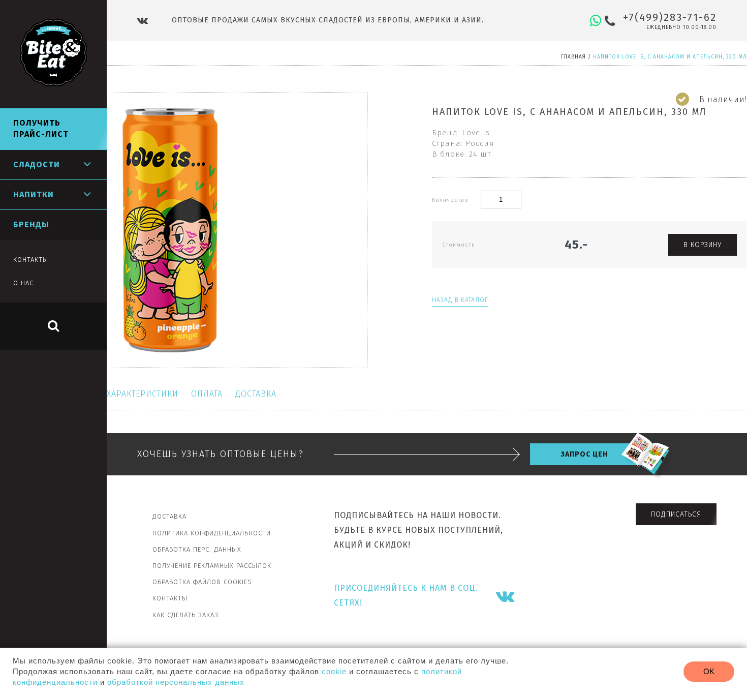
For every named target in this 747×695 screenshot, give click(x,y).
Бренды (31, 224)
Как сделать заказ (185, 615)
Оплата (207, 394)
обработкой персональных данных (175, 682)
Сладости (36, 164)
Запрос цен (584, 454)
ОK (708, 671)
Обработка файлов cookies (202, 582)
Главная (573, 57)
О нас (23, 283)
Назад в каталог (460, 300)
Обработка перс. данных (196, 549)
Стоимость (458, 244)
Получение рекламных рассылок (211, 565)
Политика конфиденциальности (211, 533)
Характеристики (142, 394)
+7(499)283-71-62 (670, 17)
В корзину (702, 244)
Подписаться (676, 514)
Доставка (255, 394)
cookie (334, 671)
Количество (451, 200)
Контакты (170, 598)
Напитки (33, 194)
